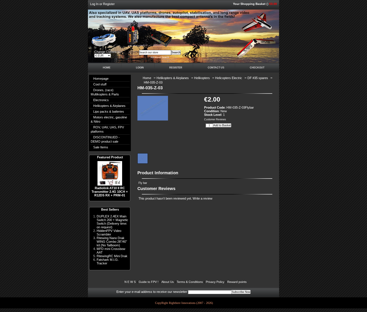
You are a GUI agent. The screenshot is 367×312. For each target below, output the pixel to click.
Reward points (237, 282)
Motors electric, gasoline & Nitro (109, 119)
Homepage (101, 78)
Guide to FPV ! (148, 282)
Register (109, 4)
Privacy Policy (215, 282)
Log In (94, 4)
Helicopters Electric (228, 78)
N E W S (130, 282)
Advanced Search (160, 57)
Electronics (101, 100)
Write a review (202, 198)
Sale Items (100, 147)
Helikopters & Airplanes (109, 106)
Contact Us (216, 67)
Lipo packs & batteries (108, 111)
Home (106, 67)
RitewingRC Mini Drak (112, 256)
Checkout (257, 67)
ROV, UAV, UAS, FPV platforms (107, 129)
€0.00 (273, 4)
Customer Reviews (215, 119)
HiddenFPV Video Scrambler (109, 232)
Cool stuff (99, 84)
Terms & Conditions (190, 282)
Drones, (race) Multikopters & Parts (105, 92)
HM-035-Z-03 (153, 82)
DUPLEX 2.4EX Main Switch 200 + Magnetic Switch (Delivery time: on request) (112, 221)
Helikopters (202, 78)
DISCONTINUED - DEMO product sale (105, 139)
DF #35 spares (257, 78)
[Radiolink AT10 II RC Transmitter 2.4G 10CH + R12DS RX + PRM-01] (109, 184)
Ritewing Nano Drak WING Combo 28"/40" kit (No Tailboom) (112, 241)
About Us (167, 282)
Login (140, 67)
